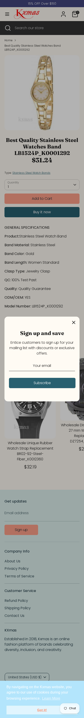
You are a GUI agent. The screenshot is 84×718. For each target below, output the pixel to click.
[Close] (74, 322)
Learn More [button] (51, 698)
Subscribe (42, 382)
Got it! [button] (42, 710)
